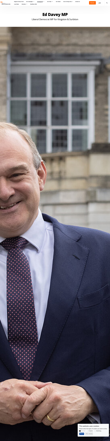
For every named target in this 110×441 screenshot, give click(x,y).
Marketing (98, 431)
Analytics (91, 431)
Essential (83, 431)
